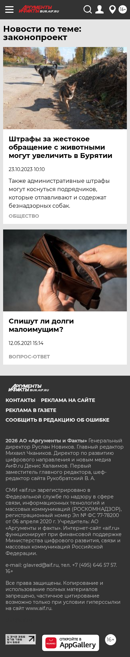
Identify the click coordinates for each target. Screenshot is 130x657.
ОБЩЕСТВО (24, 216)
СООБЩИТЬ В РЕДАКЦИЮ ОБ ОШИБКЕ (57, 420)
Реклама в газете (31, 410)
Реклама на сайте (68, 400)
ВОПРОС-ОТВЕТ (29, 356)
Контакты (20, 400)
